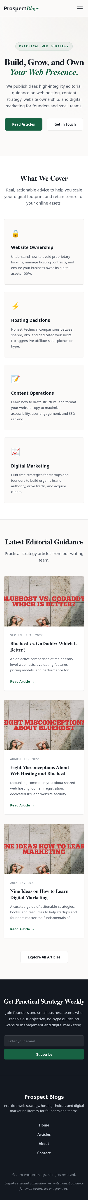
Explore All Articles (44, 957)
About (44, 1143)
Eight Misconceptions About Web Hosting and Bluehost (39, 770)
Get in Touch (65, 124)
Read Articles (23, 124)
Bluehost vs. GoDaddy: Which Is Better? (43, 646)
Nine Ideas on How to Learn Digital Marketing (39, 894)
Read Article (22, 681)
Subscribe (44, 1054)
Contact (44, 1153)
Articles (44, 1134)
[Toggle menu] (79, 8)
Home (44, 1125)
